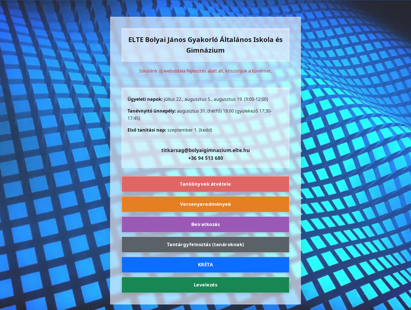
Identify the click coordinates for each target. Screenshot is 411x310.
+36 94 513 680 (205, 158)
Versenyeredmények (205, 204)
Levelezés (206, 284)
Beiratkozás (205, 224)
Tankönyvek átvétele (205, 184)
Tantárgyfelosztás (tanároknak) (205, 244)
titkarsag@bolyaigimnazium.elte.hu (205, 150)
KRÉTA (205, 264)
